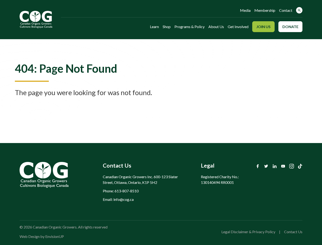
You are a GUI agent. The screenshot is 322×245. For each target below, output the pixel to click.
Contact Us (293, 231)
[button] (299, 10)
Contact (285, 10)
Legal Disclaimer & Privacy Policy (248, 231)
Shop (167, 26)
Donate (290, 26)
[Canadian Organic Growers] (36, 19)
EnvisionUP (54, 236)
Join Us (263, 26)
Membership (264, 10)
